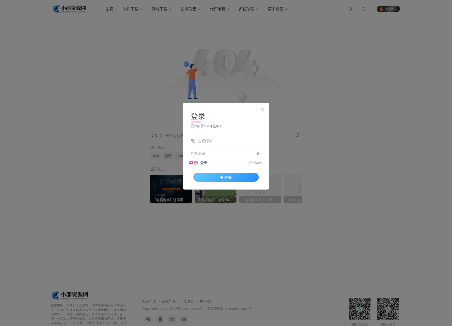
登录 (228, 177)
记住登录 (200, 162)
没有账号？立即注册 (205, 126)
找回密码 (256, 162)
